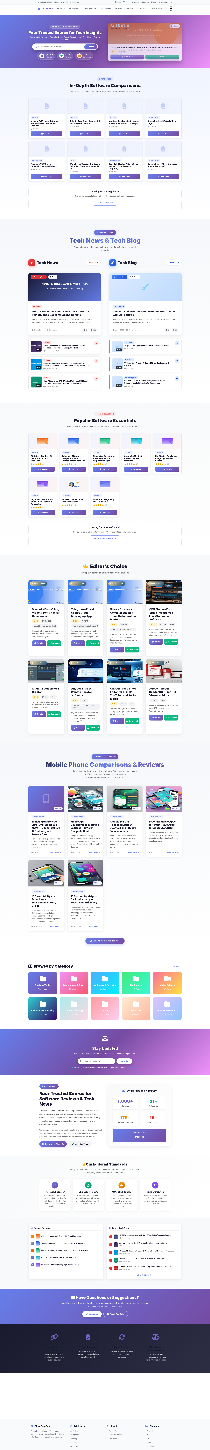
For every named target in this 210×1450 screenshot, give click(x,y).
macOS (65, 2)
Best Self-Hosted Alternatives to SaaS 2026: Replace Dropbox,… (123, 166)
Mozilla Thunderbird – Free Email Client (72, 500)
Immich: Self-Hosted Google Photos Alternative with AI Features (45, 123)
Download (44, 469)
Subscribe (124, 1061)
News (120, 8)
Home (62, 8)
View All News (143, 1275)
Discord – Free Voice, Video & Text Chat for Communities (46, 613)
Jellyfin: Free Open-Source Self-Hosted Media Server (85, 122)
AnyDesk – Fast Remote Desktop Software (81, 692)
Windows (75, 2)
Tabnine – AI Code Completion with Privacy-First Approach (73, 458)
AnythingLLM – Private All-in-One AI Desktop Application (42, 501)
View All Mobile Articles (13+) (106, 941)
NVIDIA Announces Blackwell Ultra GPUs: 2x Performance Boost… (145, 1235)
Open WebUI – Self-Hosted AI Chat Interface (133, 458)
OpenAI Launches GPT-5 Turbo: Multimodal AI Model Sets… (142, 1259)
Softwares (76, 8)
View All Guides (106, 202)
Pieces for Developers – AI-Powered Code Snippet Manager (105, 458)
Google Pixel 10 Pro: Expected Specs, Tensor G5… (162, 165)
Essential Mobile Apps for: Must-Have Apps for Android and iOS (162, 824)
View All (92, 263)
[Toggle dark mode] (171, 2)
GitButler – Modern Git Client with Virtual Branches (41, 458)
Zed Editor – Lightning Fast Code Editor (103, 500)
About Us (73, 1442)
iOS (50, 2)
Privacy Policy (133, 1067)
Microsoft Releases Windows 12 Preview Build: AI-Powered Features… (146, 1251)
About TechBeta (117, 1314)
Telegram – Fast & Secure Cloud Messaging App (82, 613)
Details (40, 643)
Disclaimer (165, 2)
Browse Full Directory (106, 538)
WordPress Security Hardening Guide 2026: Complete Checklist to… (85, 166)
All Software (74, 1431)
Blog (131, 8)
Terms (154, 2)
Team (128, 2)
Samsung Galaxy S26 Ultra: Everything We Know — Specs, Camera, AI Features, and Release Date (46, 828)
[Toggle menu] (171, 8)
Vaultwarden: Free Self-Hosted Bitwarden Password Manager (124, 122)
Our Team (74, 1446)
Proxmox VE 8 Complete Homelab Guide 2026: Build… (45, 165)
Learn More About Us (54, 1144)
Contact (137, 2)
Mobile (143, 8)
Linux (57, 2)
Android (43, 2)
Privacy (146, 2)
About (119, 2)
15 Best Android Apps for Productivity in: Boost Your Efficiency (84, 899)
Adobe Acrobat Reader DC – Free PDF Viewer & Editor (163, 692)
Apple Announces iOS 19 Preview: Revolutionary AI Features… (143, 1243)
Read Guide (47, 134)
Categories (92, 8)
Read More (54, 852)
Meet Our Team (81, 1144)
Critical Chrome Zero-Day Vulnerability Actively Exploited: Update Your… (148, 1266)
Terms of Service (115, 1435)
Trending (107, 8)
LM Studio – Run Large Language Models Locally (166, 458)
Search (91, 47)
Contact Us (93, 1314)
